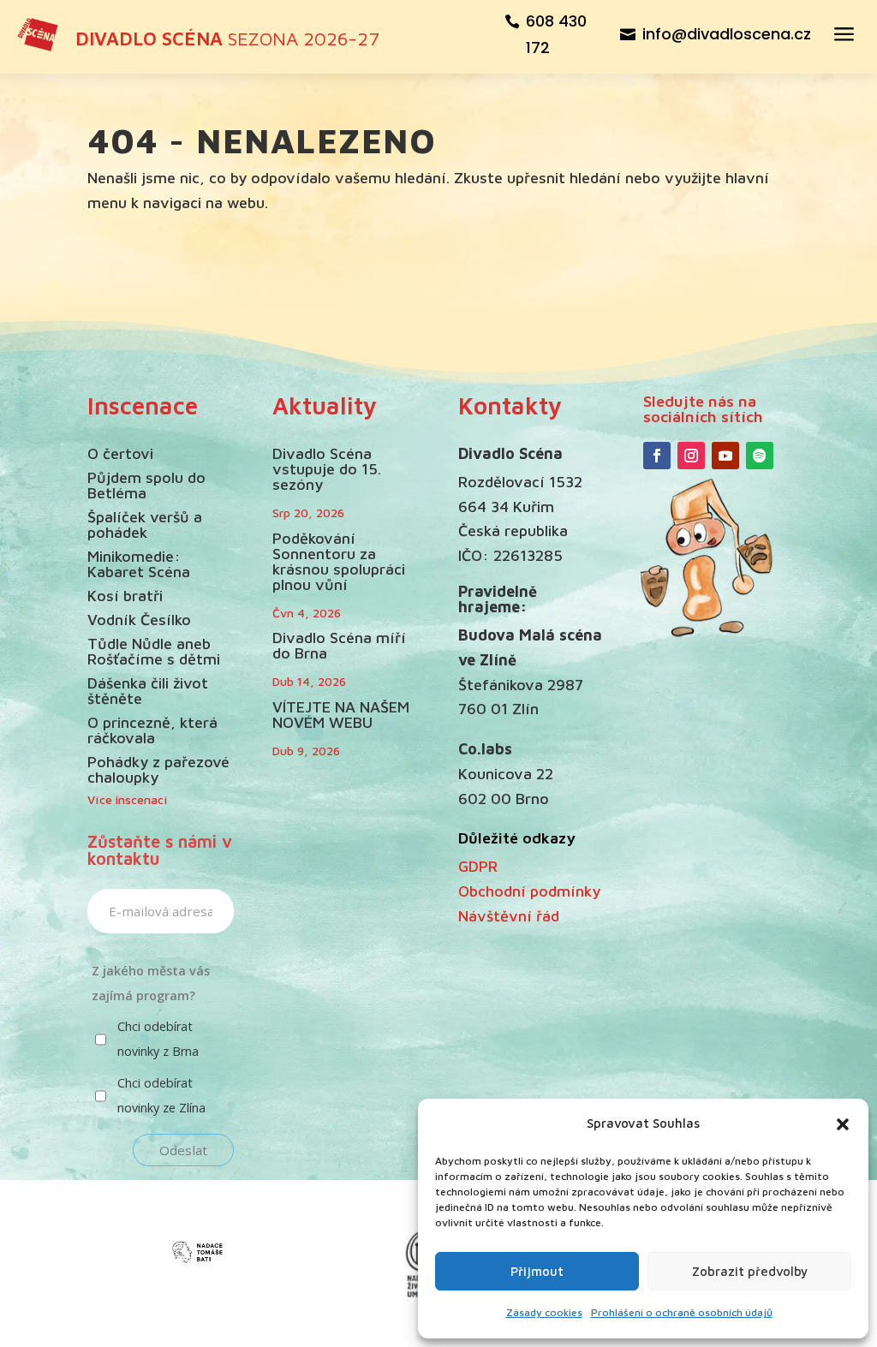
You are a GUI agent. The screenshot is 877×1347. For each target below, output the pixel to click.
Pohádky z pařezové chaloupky (158, 769)
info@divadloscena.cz (726, 34)
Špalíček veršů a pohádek (144, 524)
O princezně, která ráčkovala (152, 730)
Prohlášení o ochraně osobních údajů (682, 1312)
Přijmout (537, 1271)
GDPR (478, 866)
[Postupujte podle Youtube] (725, 455)
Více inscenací (127, 799)
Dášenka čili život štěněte (147, 690)
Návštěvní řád (508, 916)
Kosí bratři (125, 596)
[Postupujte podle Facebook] (657, 455)
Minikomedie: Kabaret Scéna (138, 564)
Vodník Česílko (139, 620)
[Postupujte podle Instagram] (691, 455)
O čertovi (120, 453)
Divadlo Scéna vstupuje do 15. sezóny (326, 468)
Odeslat (183, 1150)
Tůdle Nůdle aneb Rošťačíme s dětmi (153, 651)
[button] (842, 1124)
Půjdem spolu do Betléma (146, 485)
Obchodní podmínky (529, 891)
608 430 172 (556, 34)
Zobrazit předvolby (750, 1271)
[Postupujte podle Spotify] (759, 455)
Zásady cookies (544, 1312)
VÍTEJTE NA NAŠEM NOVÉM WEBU (340, 714)
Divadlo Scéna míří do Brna (339, 645)
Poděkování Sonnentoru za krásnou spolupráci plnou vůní (338, 561)
